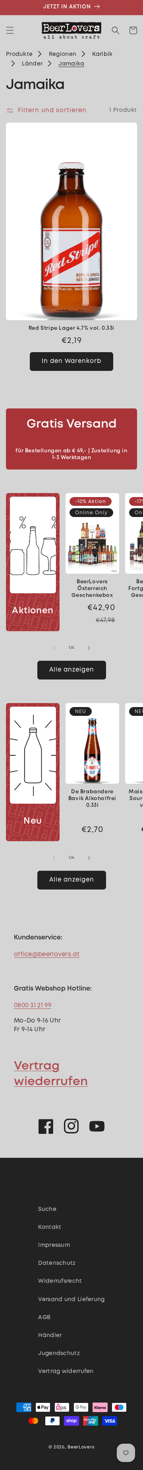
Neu (32, 821)
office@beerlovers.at (46, 954)
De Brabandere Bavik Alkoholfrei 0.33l (92, 799)
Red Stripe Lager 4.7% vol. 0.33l (71, 328)
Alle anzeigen (71, 670)
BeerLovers (81, 1447)
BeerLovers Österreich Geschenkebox (92, 589)
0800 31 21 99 (32, 1005)
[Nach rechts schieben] (89, 648)
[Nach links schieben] (54, 648)
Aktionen (33, 611)
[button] (10, 30)
